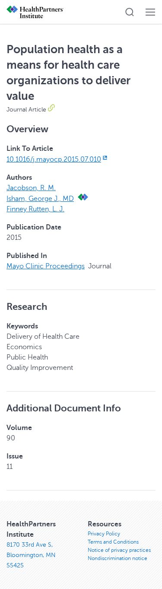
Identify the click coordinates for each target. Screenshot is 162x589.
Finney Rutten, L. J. (35, 209)
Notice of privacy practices (119, 550)
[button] (129, 12)
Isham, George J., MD (40, 199)
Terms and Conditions (113, 542)
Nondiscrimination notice (117, 558)
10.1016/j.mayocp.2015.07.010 (53, 159)
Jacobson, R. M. (31, 188)
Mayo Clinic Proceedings (45, 266)
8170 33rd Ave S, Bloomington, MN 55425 (31, 555)
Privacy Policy (104, 534)
